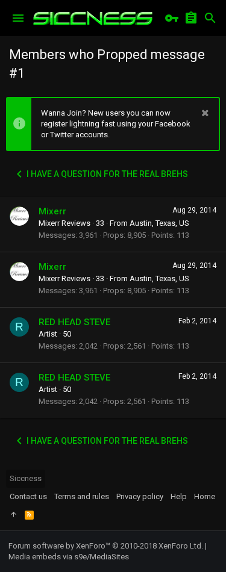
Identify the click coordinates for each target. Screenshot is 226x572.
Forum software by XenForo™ (105, 545)
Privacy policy (139, 496)
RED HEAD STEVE (74, 322)
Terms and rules (81, 496)
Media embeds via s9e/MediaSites (68, 556)
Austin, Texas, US (159, 223)
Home (204, 496)
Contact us (28, 496)
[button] (18, 18)
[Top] (13, 515)
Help (179, 496)
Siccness (26, 478)
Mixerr (52, 211)
